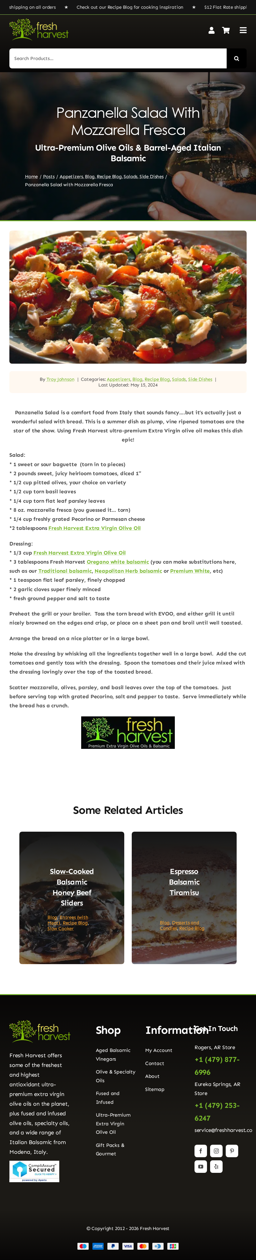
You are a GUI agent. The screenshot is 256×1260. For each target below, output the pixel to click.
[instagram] (216, 1151)
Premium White (190, 571)
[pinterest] (232, 1151)
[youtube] (200, 1166)
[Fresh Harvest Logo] (39, 21)
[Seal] (34, 1163)
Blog (137, 379)
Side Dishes (200, 379)
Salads (179, 379)
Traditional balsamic (65, 571)
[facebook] (200, 1151)
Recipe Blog (157, 379)
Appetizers (118, 379)
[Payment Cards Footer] (128, 1245)
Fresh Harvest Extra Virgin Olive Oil (94, 528)
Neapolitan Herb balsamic (128, 571)
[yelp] (216, 1166)
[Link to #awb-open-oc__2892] (243, 30)
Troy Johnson (61, 379)
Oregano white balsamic (118, 562)
